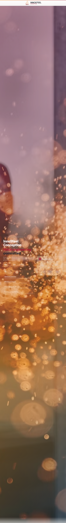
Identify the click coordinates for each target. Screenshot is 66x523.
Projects (22, 2)
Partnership (9, 2)
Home (4, 2)
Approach (16, 2)
